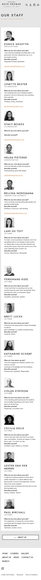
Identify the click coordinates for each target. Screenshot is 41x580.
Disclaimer (20, 575)
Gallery (25, 553)
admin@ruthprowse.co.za (13, 175)
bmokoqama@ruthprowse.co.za (15, 213)
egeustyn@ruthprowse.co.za (14, 66)
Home (5, 553)
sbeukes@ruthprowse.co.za (14, 140)
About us (22, 537)
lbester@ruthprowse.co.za (13, 106)
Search (5, 561)
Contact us (27, 557)
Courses (14, 553)
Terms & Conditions (32, 575)
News (16, 557)
